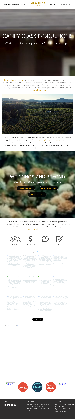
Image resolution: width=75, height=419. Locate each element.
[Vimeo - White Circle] (8, 405)
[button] (11, 4)
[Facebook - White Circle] (11, 405)
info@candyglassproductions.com (64, 404)
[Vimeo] (37, 114)
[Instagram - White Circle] (5, 405)
